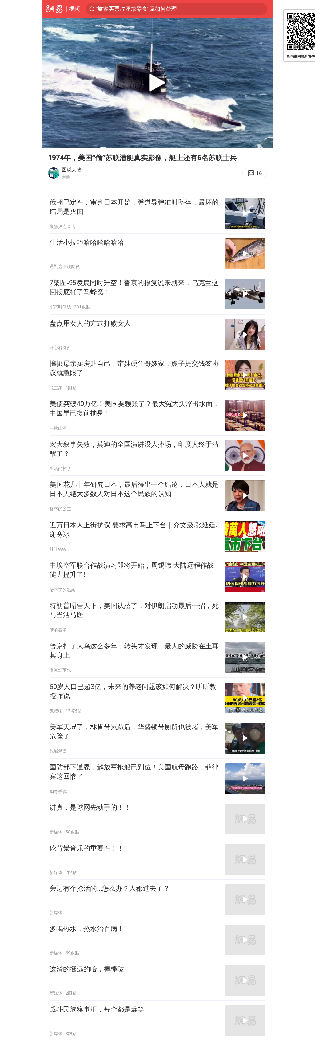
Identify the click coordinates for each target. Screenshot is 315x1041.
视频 (74, 8)
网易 (54, 9)
